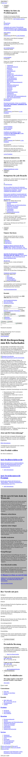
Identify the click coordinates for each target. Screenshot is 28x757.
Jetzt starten (6, 682)
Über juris (6, 691)
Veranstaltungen (8, 736)
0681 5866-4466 (8, 663)
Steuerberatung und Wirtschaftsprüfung (13, 722)
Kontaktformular (8, 703)
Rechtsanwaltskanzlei (9, 719)
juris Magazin (7, 743)
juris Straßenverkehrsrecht (11, 460)
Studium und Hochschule (10, 729)
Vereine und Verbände (9, 725)
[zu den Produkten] (7, 35)
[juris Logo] (4, 3)
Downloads (6, 739)
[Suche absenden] (13, 314)
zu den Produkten (20, 35)
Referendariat (7, 727)
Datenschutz (15, 751)
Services (3, 732)
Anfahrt (6, 704)
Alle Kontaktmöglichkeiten (10, 300)
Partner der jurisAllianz (9, 693)
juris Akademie (7, 713)
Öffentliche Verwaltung (9, 723)
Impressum (6, 751)
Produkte (4, 707)
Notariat (6, 720)
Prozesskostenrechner (9, 740)
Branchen (4, 716)
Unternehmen (7, 726)
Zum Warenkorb (5, 336)
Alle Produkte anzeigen (19, 19)
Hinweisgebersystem (16, 753)
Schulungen (7, 735)
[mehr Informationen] (14, 456)
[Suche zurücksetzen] (21, 316)
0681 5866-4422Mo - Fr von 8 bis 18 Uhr (10, 701)
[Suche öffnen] (7, 314)
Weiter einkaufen (5, 334)
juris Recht (6, 710)
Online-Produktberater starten (11, 169)
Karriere (6, 694)
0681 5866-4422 (8, 658)
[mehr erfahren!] (7, 356)
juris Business (7, 712)
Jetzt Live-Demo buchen (7, 583)
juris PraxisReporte (8, 742)
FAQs (5, 738)
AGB (10, 751)
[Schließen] (7, 312)
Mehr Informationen (5, 443)
